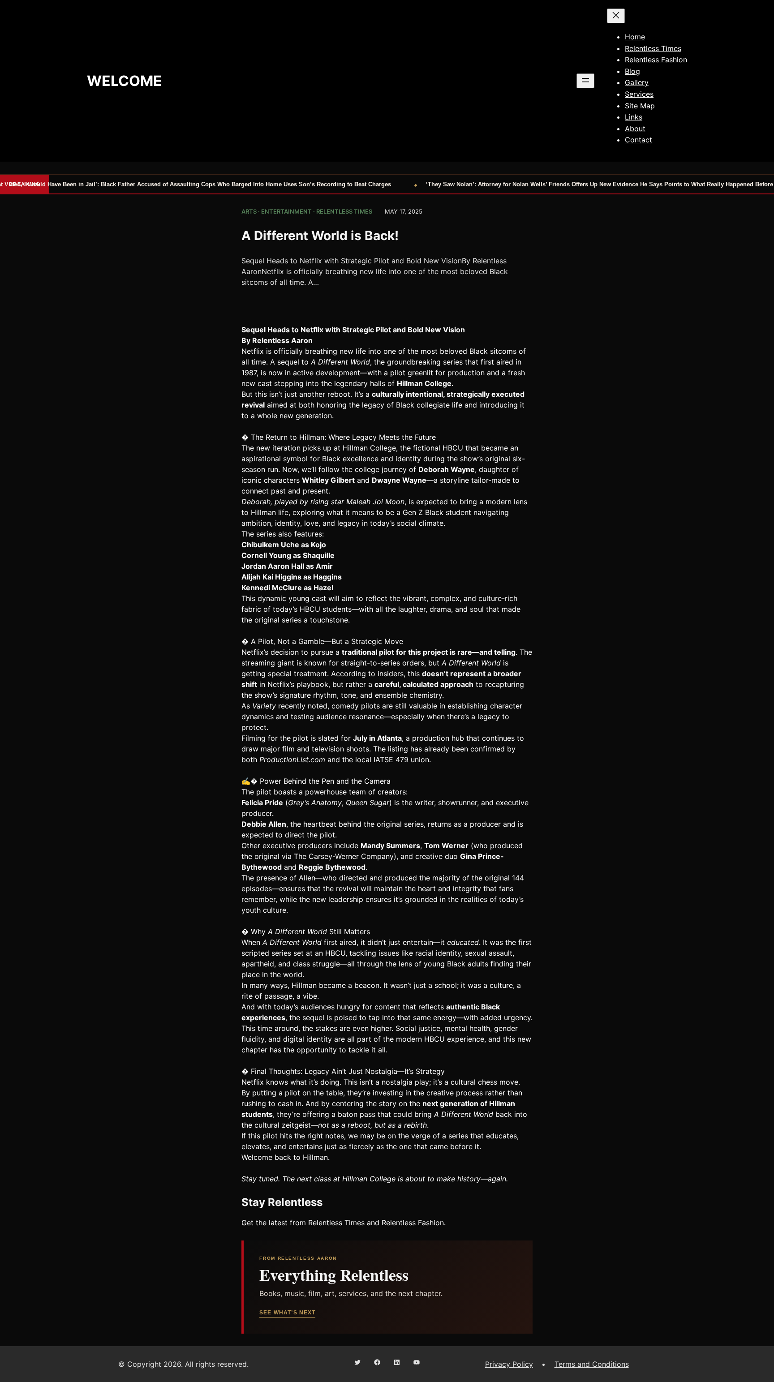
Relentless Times (344, 211)
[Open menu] (585, 80)
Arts (249, 211)
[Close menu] (616, 16)
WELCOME (124, 81)
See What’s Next (287, 1312)
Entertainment (286, 211)
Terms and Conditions (592, 1364)
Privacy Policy (509, 1364)
